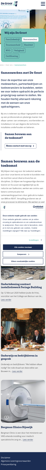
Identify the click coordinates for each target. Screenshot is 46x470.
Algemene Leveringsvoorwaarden (16, 461)
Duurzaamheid (13, 45)
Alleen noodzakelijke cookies (23, 261)
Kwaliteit (28, 45)
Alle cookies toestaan (23, 247)
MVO (8, 50)
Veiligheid (19, 50)
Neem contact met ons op (18, 145)
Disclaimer (5, 457)
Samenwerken (30, 39)
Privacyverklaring (8, 464)
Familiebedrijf (13, 39)
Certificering (12, 56)
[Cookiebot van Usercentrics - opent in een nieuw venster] (33, 207)
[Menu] (43, 4)
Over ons (9, 65)
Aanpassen (21, 254)
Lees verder (6, 299)
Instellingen (34, 240)
